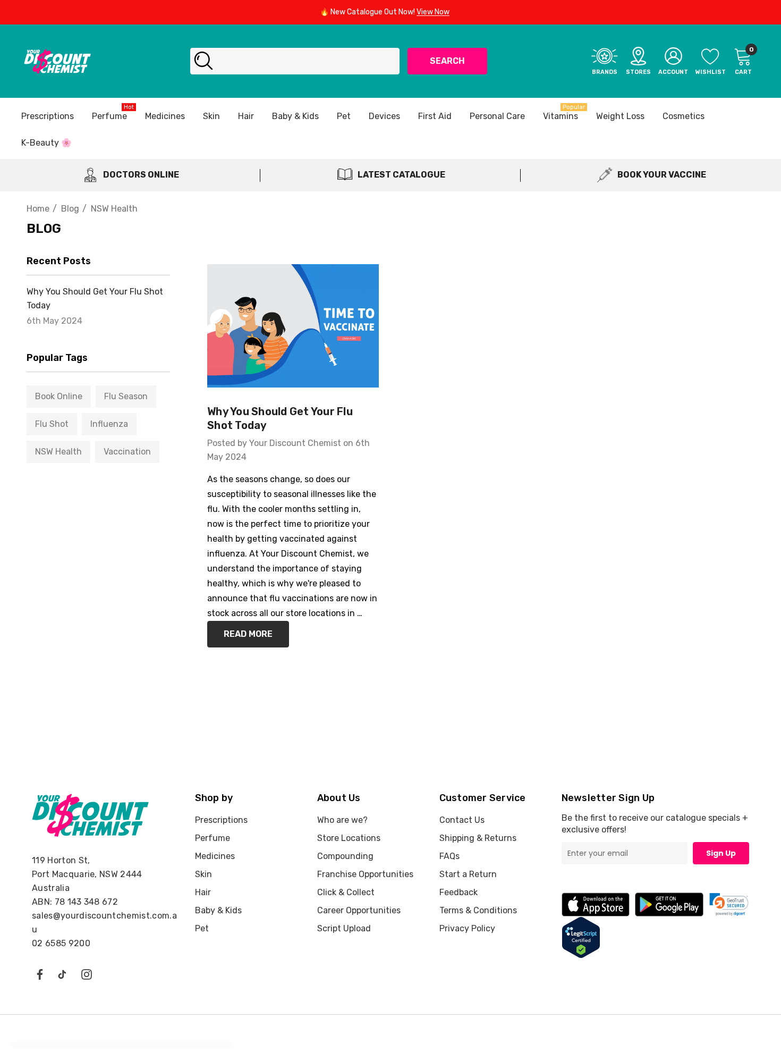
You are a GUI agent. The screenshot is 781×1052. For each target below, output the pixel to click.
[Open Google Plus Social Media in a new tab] (62, 973)
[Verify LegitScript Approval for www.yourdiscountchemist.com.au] (581, 937)
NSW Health (58, 452)
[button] (729, 904)
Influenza (109, 424)
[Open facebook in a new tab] (39, 973)
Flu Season (126, 396)
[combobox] (295, 61)
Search (447, 61)
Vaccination (127, 452)
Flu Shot (52, 424)
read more (248, 634)
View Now (433, 11)
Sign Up (721, 853)
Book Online (58, 396)
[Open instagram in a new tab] (86, 973)
